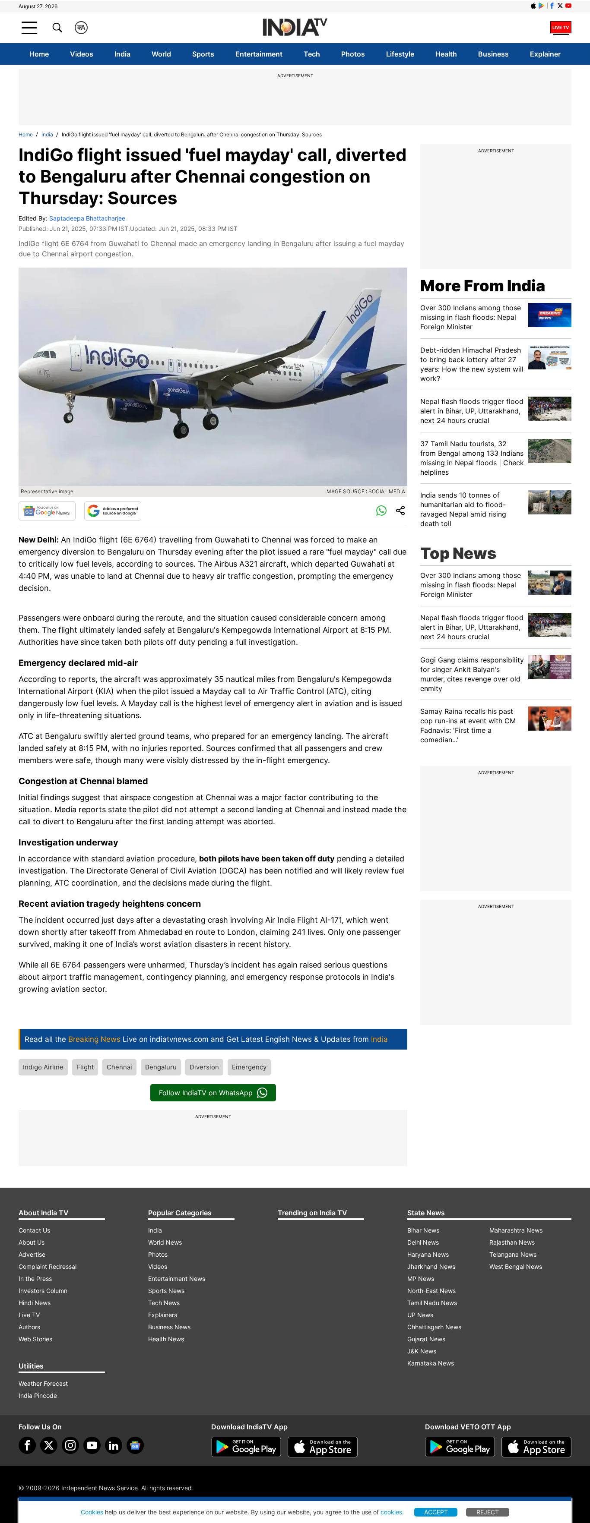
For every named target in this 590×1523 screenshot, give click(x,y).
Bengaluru (161, 1067)
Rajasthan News (512, 1242)
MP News (420, 1278)
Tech (312, 54)
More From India (482, 285)
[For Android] (460, 1447)
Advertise (32, 1254)
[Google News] (47, 510)
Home (39, 54)
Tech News (164, 1302)
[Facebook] (27, 1445)
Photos (353, 54)
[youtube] (92, 1445)
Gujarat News (426, 1339)
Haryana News (428, 1254)
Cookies (92, 1512)
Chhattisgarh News (434, 1327)
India (122, 54)
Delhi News (423, 1242)
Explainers (162, 1314)
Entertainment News (176, 1278)
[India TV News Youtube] (568, 6)
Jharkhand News (431, 1266)
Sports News (166, 1290)
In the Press (35, 1278)
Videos (81, 54)
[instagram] (70, 1445)
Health (446, 54)
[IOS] (533, 6)
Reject (487, 1512)
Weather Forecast (43, 1383)
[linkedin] (113, 1445)
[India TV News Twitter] (560, 6)
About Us (31, 1242)
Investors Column (43, 1290)
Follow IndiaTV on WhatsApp (206, 1092)
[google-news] (135, 1445)
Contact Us (34, 1230)
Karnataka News (430, 1363)
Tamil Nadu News (432, 1302)
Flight (85, 1067)
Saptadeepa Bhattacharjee (87, 218)
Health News (166, 1339)
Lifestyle (400, 54)
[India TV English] (295, 28)
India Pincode (38, 1395)
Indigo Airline (43, 1067)
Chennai (119, 1067)
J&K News (421, 1351)
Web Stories (35, 1339)
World (161, 54)
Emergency (249, 1067)
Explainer (545, 54)
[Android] (542, 6)
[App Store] (323, 1447)
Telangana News (512, 1254)
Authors (29, 1327)
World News (165, 1242)
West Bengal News (515, 1266)
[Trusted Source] (112, 510)
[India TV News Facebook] (552, 6)
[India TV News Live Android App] (246, 1447)
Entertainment (258, 54)
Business (493, 54)
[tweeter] (48, 1445)
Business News (169, 1327)
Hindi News (35, 1302)
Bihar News (423, 1230)
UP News (420, 1314)
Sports (203, 54)
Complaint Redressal (47, 1266)
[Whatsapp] (381, 511)
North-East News (431, 1290)
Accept (436, 1512)
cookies (391, 1512)
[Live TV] (560, 27)
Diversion (204, 1067)
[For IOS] (536, 1447)
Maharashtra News (515, 1230)
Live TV (29, 1314)
